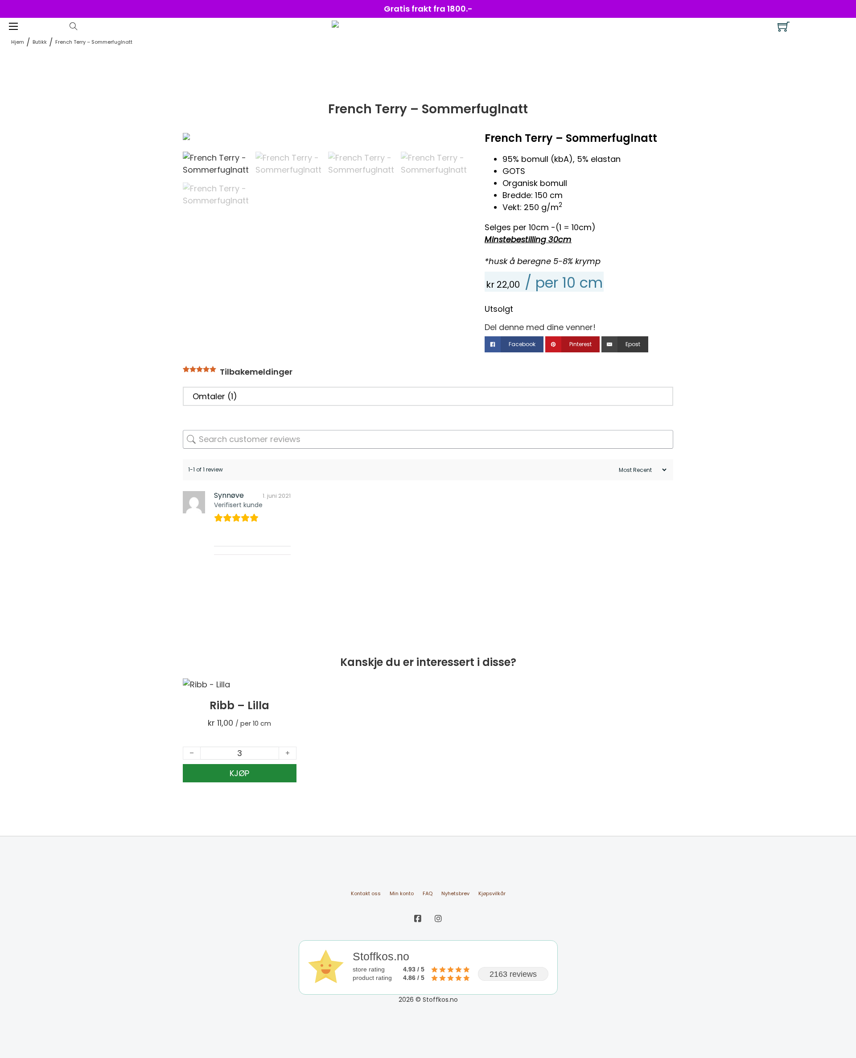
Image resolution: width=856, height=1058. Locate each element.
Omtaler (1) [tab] (215, 396)
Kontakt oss (366, 893)
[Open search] (73, 26)
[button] (454, 144)
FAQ (427, 893)
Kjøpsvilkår (492, 893)
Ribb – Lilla (239, 705)
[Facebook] (417, 918)
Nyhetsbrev (455, 893)
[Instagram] (438, 918)
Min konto (402, 893)
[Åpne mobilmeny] (13, 26)
